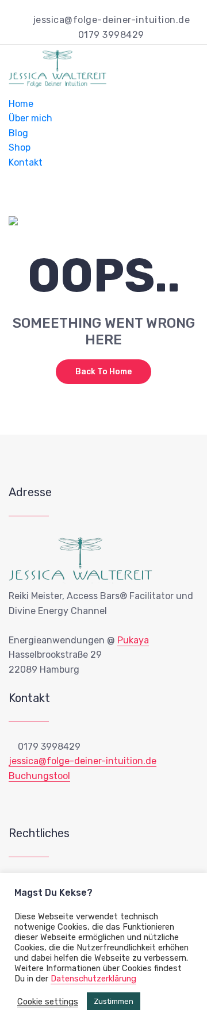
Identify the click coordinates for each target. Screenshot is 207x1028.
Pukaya (133, 640)
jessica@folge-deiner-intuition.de (111, 19)
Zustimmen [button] (113, 1001)
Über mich (30, 118)
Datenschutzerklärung (93, 978)
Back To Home (103, 372)
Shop (19, 148)
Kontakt (26, 162)
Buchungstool (39, 775)
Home (21, 103)
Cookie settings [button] (47, 1001)
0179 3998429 (111, 34)
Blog (18, 133)
